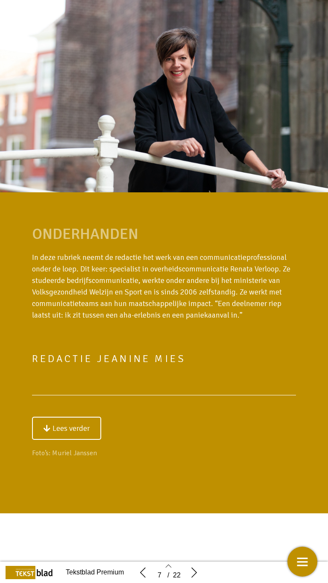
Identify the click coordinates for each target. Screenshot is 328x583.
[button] (66, 428)
